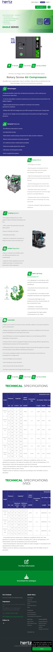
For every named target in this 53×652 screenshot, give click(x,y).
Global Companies (32, 601)
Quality (40, 627)
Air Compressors (31, 612)
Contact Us (30, 632)
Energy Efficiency (43, 621)
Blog (28, 607)
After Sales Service (32, 623)
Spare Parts (30, 621)
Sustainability (43, 619)
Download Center (31, 605)
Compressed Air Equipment (34, 616)
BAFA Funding (42, 623)
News (28, 603)
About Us (29, 600)
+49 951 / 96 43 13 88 (11, 613)
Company (30, 597)
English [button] (48, 2)
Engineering (42, 625)
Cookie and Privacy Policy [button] (43, 646)
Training (29, 625)
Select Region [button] (35, 2)
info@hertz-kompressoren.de (14, 616)
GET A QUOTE (40, 7)
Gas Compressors (31, 614)
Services (29, 619)
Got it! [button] (42, 648)
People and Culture (44, 629)
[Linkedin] (3, 623)
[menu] (49, 7)
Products (30, 610)
